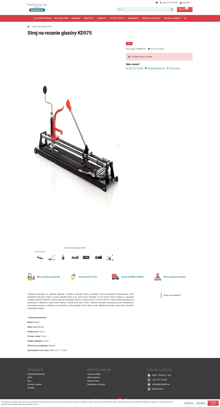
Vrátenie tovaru (93, 381)
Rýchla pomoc (174, 68)
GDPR (30, 377)
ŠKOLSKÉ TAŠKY (61, 18)
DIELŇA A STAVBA (172, 18)
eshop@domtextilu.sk (156, 68)
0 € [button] (184, 9)
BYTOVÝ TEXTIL (117, 18)
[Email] (157, 2)
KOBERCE (101, 18)
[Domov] (39, 7)
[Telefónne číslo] (149, 380)
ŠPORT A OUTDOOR (151, 18)
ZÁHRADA (75, 18)
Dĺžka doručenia (93, 377)
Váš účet (185, 2)
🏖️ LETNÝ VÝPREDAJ (43, 18)
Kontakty (31, 388)
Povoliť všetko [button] (213, 403)
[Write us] (149, 389)
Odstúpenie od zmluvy (96, 384)
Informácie (35, 369)
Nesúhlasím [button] (201, 403)
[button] (189, 9)
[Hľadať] (172, 9)
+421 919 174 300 (135, 68)
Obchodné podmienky (36, 374)
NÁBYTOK (88, 18)
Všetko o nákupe (99, 369)
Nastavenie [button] (189, 403)
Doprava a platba (157, 49)
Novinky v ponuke (35, 384)
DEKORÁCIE (133, 18)
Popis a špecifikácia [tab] (172, 295)
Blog (29, 381)
